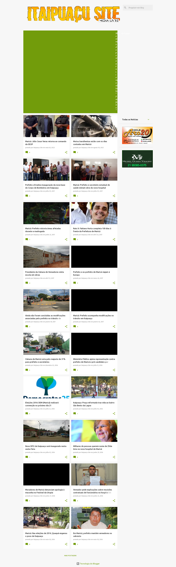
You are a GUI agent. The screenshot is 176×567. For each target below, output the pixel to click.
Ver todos (125, 33)
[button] (66, 152)
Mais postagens (70, 555)
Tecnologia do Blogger (89, 564)
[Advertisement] (70, 50)
